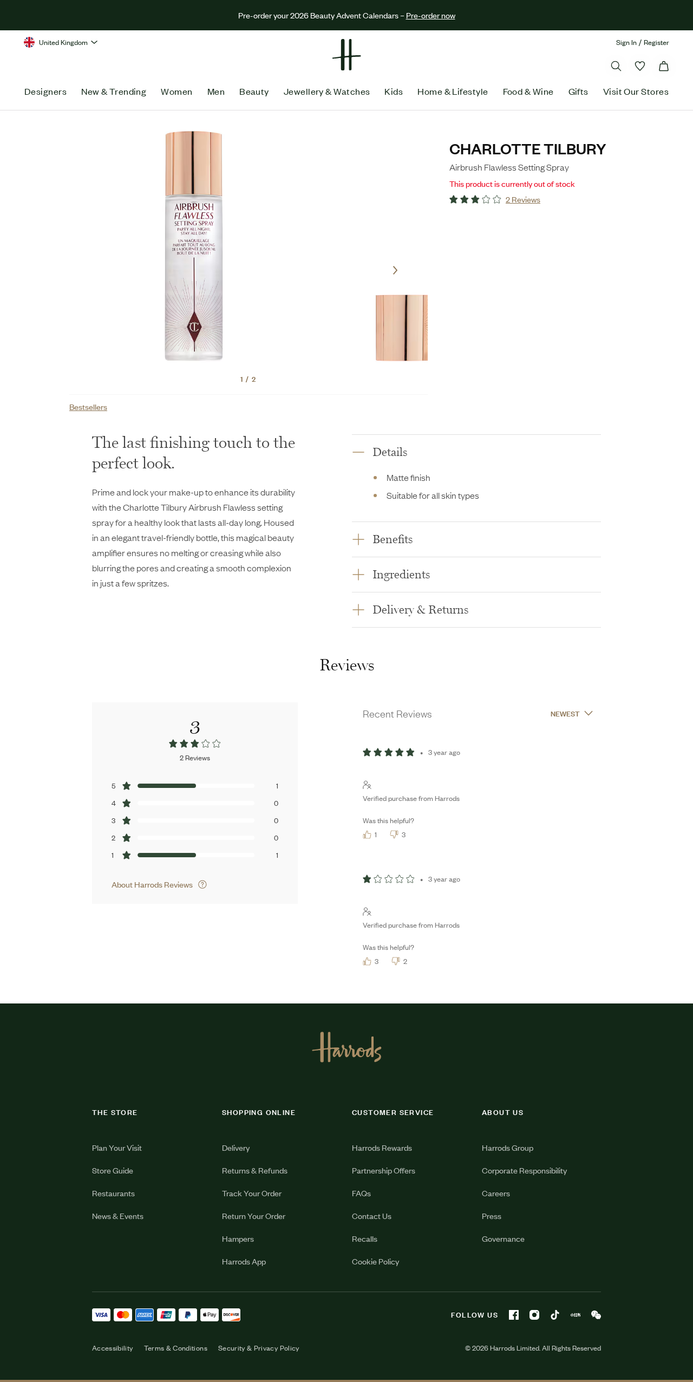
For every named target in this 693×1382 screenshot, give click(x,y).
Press (491, 1215)
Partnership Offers (383, 1170)
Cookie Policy (375, 1261)
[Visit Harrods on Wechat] (596, 1315)
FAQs (361, 1192)
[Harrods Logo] (347, 1047)
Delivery (236, 1147)
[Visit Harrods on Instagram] (534, 1315)
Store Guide (112, 1170)
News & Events (117, 1215)
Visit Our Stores (636, 91)
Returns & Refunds (254, 1170)
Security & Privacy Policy (258, 1348)
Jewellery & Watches (327, 91)
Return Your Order (253, 1215)
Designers (45, 91)
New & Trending (113, 91)
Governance (503, 1238)
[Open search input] (616, 66)
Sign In (626, 42)
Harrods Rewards (382, 1147)
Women (176, 91)
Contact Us (371, 1215)
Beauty (254, 91)
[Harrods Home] (346, 54)
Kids (393, 91)
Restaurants (113, 1192)
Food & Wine (528, 91)
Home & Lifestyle (452, 91)
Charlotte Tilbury (527, 148)
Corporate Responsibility (524, 1170)
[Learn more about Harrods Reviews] (202, 884)
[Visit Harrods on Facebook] (514, 1315)
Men (216, 91)
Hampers (238, 1238)
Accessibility (112, 1348)
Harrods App (244, 1261)
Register (656, 42)
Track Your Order (252, 1192)
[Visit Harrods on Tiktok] (555, 1315)
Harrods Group (507, 1147)
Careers (496, 1192)
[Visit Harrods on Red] (575, 1315)
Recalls (364, 1238)
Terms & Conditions (175, 1348)
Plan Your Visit (117, 1147)
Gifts (578, 91)
